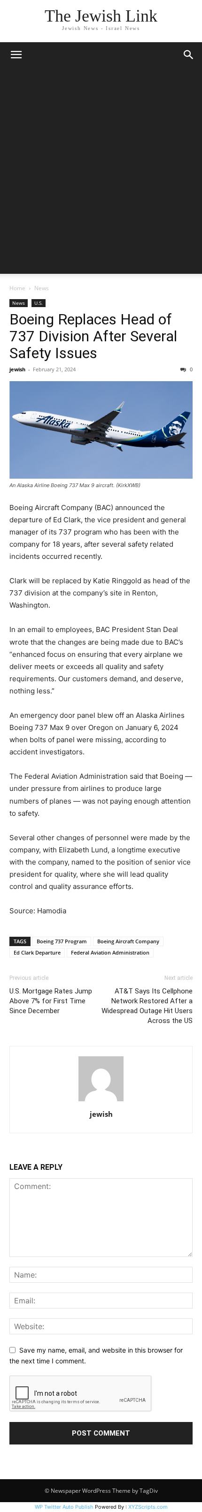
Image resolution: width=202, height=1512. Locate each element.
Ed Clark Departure (37, 952)
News (41, 288)
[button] (16, 55)
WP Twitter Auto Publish (64, 1507)
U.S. (38, 303)
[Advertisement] (101, 173)
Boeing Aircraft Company (128, 941)
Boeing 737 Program (62, 941)
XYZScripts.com (148, 1507)
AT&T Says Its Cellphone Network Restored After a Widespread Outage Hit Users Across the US (147, 1006)
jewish (17, 369)
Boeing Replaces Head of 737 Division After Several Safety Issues (93, 336)
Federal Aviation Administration (110, 952)
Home (17, 288)
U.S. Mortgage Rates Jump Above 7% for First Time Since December (50, 1001)
